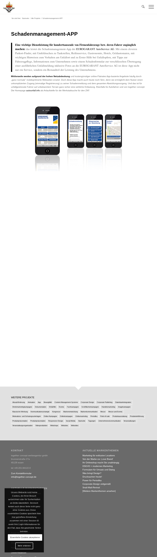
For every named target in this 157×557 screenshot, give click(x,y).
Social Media (70, 421)
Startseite (81, 421)
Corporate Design (87, 402)
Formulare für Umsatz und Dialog (98, 469)
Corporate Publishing (104, 402)
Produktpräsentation (19, 421)
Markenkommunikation (89, 412)
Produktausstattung (120, 416)
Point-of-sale (105, 416)
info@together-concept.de (23, 477)
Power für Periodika (91, 480)
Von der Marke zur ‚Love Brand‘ (97, 459)
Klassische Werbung (20, 412)
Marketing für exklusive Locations (98, 455)
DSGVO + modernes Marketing (97, 466)
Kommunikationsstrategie (40, 412)
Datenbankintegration (123, 402)
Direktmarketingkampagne (22, 407)
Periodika (93, 416)
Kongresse (56, 412)
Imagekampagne (124, 407)
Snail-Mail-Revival (91, 487)
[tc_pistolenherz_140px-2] (9, 7)
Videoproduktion (41, 425)
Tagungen (92, 421)
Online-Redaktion (18, 552)
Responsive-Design (55, 421)
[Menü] (150, 7)
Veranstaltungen (130, 421)
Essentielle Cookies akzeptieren (25, 537)
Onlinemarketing (81, 416)
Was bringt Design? (91, 473)
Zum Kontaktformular (21, 473)
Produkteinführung (137, 416)
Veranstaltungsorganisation (22, 425)
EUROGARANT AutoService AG (95, 49)
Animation (31, 402)
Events (61, 407)
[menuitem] (143, 7)
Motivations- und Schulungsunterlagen (26, 416)
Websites (64, 425)
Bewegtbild (48, 402)
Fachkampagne (73, 407)
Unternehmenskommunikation (109, 421)
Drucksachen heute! (92, 476)
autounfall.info (33, 90)
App (39, 402)
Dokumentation (40, 407)
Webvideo (74, 425)
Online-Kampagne (50, 416)
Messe (102, 412)
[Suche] (143, 7)
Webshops (54, 425)
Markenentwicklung (70, 412)
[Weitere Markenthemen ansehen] (99, 491)
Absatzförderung (18, 402)
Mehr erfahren (24, 546)
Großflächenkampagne (90, 407)
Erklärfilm (52, 407)
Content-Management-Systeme (66, 402)
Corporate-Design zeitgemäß (96, 484)
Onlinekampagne (66, 416)
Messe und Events (115, 412)
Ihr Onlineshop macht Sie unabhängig (100, 462)
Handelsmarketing (108, 407)
